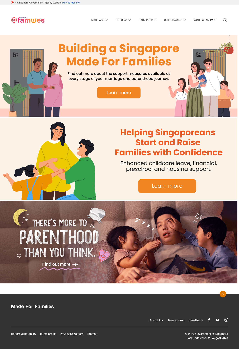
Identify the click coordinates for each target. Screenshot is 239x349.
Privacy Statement (71, 333)
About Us (156, 320)
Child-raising (173, 20)
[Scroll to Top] (223, 294)
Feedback (196, 320)
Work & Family (203, 20)
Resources (176, 320)
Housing (121, 20)
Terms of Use (48, 333)
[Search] (225, 20)
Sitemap (92, 333)
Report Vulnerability (23, 333)
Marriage (97, 20)
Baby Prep (146, 20)
